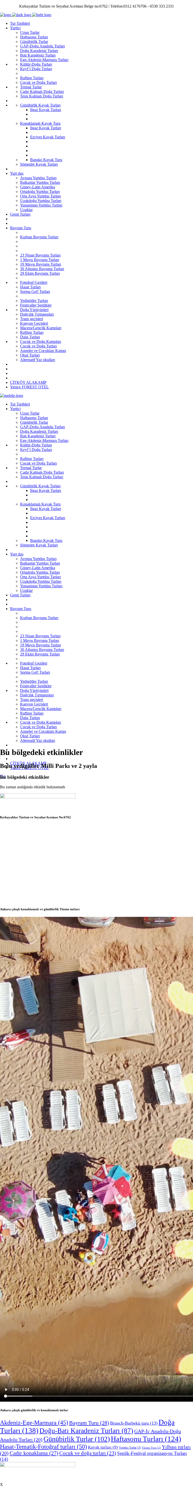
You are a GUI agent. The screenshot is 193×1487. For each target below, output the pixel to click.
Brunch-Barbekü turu (134, 1423)
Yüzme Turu (151, 1447)
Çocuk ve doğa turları (87, 1453)
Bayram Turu (89, 1423)
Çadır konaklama (34, 1453)
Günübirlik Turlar (76, 1439)
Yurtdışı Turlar (130, 1447)
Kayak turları (103, 1447)
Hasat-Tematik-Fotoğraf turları (43, 1446)
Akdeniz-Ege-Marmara (34, 1422)
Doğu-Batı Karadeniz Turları (86, 1430)
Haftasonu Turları (146, 1439)
